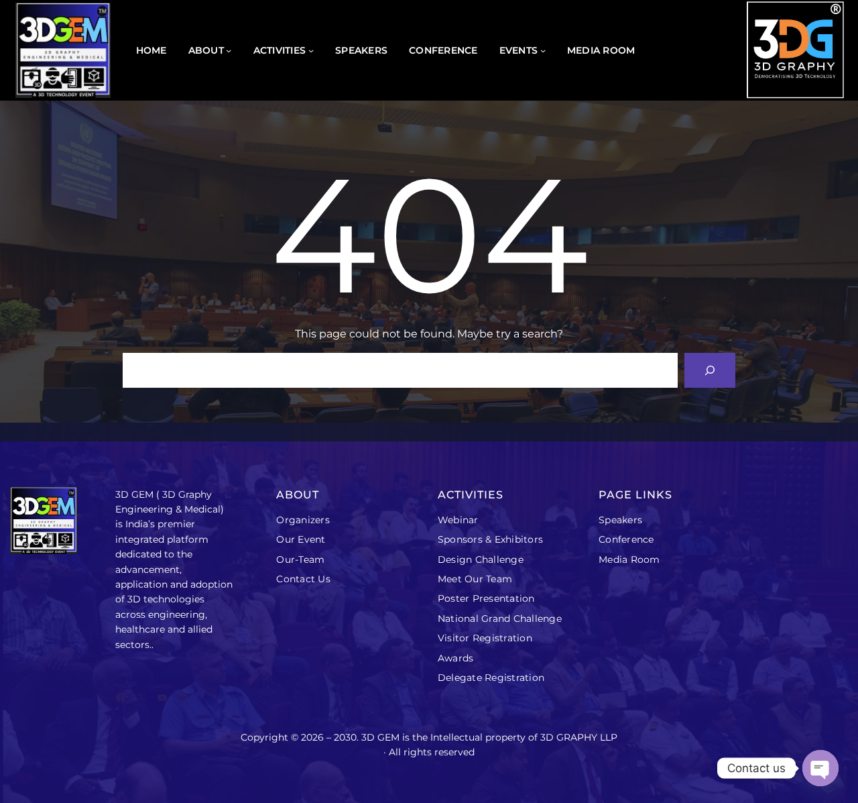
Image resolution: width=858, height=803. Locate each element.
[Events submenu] (543, 50)
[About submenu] (228, 50)
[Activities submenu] (311, 50)
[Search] (709, 370)
